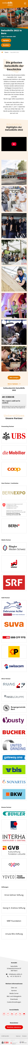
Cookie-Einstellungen (14, 1002)
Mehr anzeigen (14, 377)
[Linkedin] (12, 1013)
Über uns (14, 988)
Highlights (6, 40)
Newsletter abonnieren (14, 1027)
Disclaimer (24, 1036)
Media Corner (14, 993)
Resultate (6, 45)
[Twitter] (20, 1013)
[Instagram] (4, 1013)
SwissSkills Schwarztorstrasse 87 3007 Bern (14, 968)
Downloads (14, 999)
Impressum (18, 1036)
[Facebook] (8, 1013)
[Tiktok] (16, 1013)
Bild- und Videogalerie (14, 996)
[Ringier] (14, 548)
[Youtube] (24, 1013)
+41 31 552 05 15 (15, 976)
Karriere (14, 991)
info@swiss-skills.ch (15, 974)
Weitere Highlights (13, 384)
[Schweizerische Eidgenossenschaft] (14, 1042)
